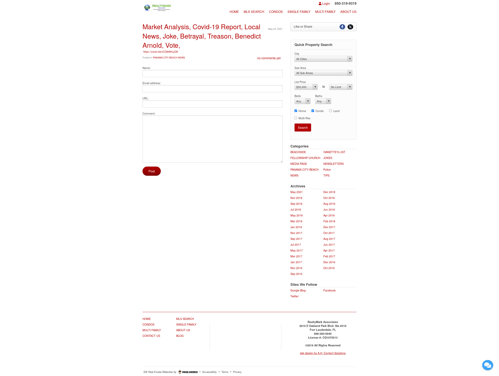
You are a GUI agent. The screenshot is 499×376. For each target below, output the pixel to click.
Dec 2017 (329, 227)
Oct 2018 (329, 198)
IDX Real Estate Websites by (160, 372)
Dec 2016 (329, 262)
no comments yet (268, 58)
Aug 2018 (329, 204)
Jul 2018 (295, 209)
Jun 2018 (329, 209)
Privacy (237, 372)
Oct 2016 (329, 268)
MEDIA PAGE (298, 164)
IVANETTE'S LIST (334, 152)
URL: (145, 98)
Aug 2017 (329, 239)
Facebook (329, 290)
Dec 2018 (329, 192)
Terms (224, 372)
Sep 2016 (296, 274)
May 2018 (296, 215)
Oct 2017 (329, 233)
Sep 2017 (296, 239)
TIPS (326, 175)
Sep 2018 (296, 204)
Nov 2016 (296, 268)
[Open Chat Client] (487, 365)
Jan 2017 (296, 262)
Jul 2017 (295, 244)
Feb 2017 (329, 256)
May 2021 (296, 192)
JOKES (327, 158)
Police (327, 169)
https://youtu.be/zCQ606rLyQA (160, 51)
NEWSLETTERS (333, 164)
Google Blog (298, 290)
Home (302, 111)
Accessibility (209, 372)
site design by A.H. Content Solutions (323, 353)
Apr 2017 (329, 250)
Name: (146, 68)
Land (336, 111)
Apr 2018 (329, 215)
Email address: (151, 83)
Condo (320, 111)
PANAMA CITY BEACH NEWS (169, 57)
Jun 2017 (329, 244)
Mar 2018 (296, 221)
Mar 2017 (296, 256)
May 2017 (296, 250)
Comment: (148, 113)
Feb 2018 (329, 221)
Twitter (294, 296)
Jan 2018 (296, 227)
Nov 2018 (296, 198)
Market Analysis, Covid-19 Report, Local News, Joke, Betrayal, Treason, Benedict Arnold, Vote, (201, 36)
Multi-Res (304, 118)
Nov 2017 (296, 233)
